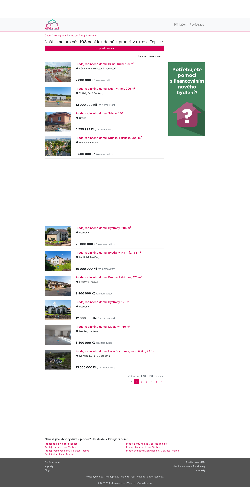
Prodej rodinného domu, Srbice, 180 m (101, 113)
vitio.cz (125, 476)
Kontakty (200, 470)
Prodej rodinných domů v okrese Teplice (67, 450)
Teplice (92, 35)
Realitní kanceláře (195, 462)
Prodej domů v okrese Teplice (61, 443)
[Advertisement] (125, 8)
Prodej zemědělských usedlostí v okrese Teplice (152, 450)
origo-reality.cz (155, 476)
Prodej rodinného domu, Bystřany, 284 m (103, 228)
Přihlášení (180, 24)
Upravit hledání (105, 48)
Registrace (197, 24)
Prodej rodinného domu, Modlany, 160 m (103, 326)
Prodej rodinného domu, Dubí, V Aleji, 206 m (105, 88)
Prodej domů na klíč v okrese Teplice (146, 443)
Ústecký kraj (78, 35)
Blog (47, 470)
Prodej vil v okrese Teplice (59, 454)
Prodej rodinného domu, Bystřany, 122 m (103, 302)
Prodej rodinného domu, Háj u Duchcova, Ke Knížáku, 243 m (116, 351)
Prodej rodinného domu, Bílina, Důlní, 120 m (105, 64)
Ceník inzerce (52, 462)
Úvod (48, 35)
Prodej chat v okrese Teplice (60, 447)
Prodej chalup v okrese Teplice (143, 447)
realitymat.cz (138, 476)
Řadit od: (149, 56)
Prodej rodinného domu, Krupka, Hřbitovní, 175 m (109, 277)
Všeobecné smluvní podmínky (189, 466)
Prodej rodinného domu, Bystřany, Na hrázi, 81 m (108, 252)
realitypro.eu (112, 476)
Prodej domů (61, 35)
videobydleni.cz (95, 476)
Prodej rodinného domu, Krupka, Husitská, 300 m (109, 138)
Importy (49, 466)
